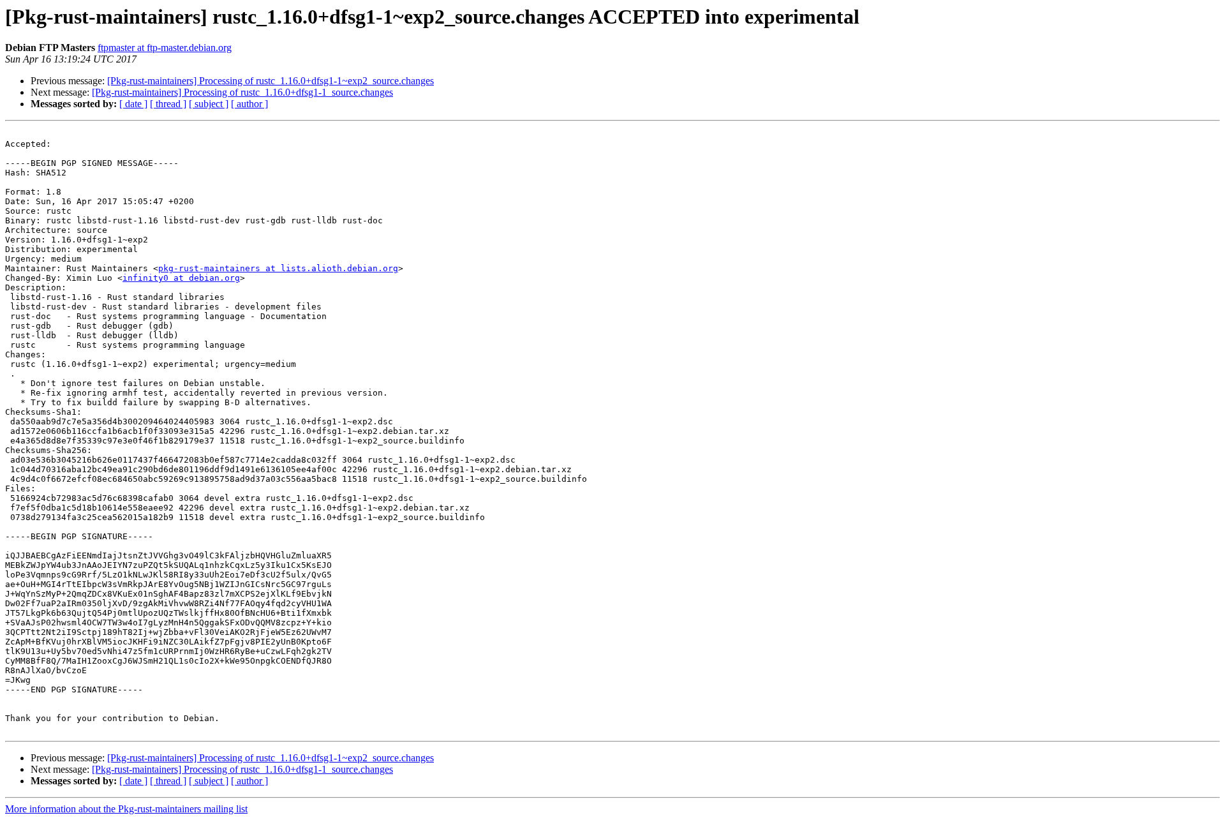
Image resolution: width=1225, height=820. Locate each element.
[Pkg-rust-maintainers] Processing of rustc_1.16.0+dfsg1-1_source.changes (242, 92)
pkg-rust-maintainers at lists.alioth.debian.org (278, 268)
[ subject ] (208, 103)
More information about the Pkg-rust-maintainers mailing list (126, 808)
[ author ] (249, 103)
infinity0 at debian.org (181, 278)
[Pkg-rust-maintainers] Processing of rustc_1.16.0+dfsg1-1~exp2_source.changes (270, 80)
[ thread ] (168, 103)
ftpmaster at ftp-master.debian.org (165, 47)
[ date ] (133, 103)
